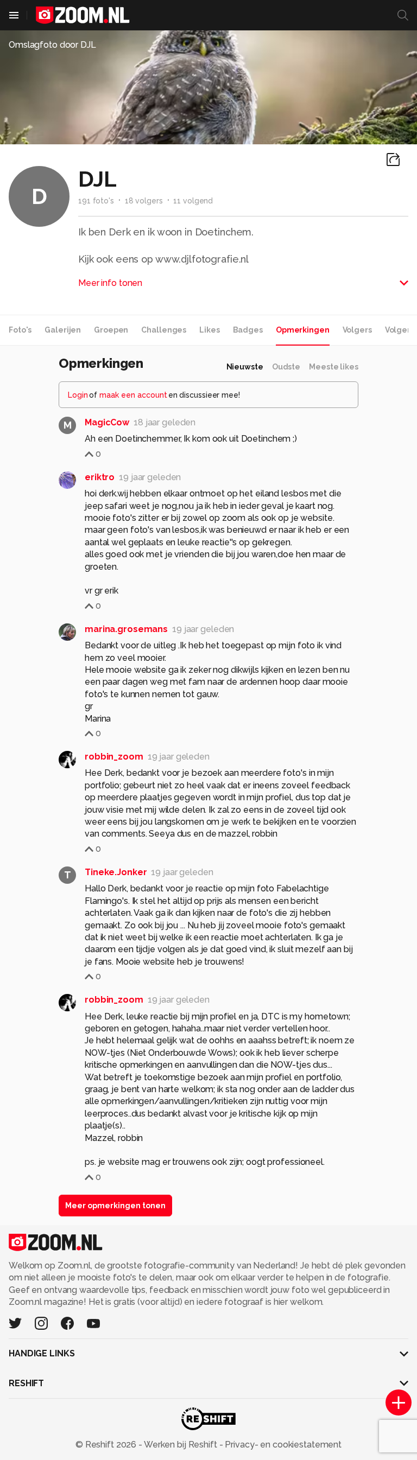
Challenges (163, 330)
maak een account (133, 395)
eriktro (100, 477)
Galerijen (63, 330)
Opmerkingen (303, 330)
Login (78, 395)
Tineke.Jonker (116, 872)
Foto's (20, 330)
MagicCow (107, 422)
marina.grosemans (126, 629)
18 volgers (144, 200)
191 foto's (96, 200)
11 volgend (193, 200)
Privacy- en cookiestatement (282, 1444)
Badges (248, 330)
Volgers (357, 330)
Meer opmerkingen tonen (115, 1205)
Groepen (111, 330)
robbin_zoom (114, 756)
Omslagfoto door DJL (52, 45)
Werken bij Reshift (180, 1444)
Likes (209, 330)
